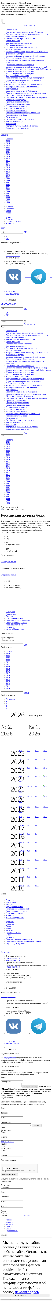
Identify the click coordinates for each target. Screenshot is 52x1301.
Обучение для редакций (16, 943)
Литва (8, 1229)
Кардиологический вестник (17, 76)
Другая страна (12, 1231)
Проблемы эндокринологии (17, 102)
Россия (27, 1215)
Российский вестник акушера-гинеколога (23, 113)
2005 (8, 187)
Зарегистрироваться (9, 1174)
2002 (8, 193)
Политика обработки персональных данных (24, 941)
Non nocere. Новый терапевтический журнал (24, 32)
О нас (8, 217)
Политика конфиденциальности (19, 939)
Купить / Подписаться (15, 629)
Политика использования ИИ (18, 620)
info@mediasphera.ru (14, 266)
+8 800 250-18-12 (13, 967)
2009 (8, 178)
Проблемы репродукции (16, 100)
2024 (8, 145)
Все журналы (29, 25)
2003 (8, 191)
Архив (8, 211)
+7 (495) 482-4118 (13, 958)
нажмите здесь (27, 1292)
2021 (8, 152)
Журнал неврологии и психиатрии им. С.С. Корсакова (28, 69)
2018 (8, 158)
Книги (8, 213)
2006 (8, 185)
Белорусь (9, 1222)
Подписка (10, 208)
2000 (8, 198)
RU (25, 232)
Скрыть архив (7, 633)
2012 (8, 172)
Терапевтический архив (16, 121)
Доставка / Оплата (13, 221)
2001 (8, 196)
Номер (26, 693)
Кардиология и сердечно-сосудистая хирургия (25, 78)
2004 (8, 189)
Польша (9, 1226)
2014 (8, 167)
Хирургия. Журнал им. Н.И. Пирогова (22, 126)
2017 (8, 161)
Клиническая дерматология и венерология (23, 80)
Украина (9, 1224)
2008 (8, 180)
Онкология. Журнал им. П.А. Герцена (21, 91)
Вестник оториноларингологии (19, 43)
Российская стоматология (16, 111)
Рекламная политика (14, 625)
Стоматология (12, 117)
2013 (8, 169)
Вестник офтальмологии (16, 45)
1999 (8, 200)
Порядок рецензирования (16, 623)
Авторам (9, 616)
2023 (8, 148)
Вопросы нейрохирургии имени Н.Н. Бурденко (25, 56)
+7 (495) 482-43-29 (8, 304)
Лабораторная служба (15, 82)
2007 (8, 182)
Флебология (11, 124)
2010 (8, 176)
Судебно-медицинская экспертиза (20, 119)
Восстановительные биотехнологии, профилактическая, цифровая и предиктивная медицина (25, 60)
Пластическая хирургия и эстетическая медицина (26, 97)
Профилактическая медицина (18, 104)
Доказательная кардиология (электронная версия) (26, 67)
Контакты (10, 223)
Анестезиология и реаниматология (20, 38)
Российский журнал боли (16, 115)
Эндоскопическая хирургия (17, 128)
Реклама (9, 219)
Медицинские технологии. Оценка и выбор (24, 84)
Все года (4, 135)
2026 (8, 141)
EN (7, 236)
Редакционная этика (14, 618)
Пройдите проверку (30, 1087)
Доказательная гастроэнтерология (20, 65)
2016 (8, 163)
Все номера (10, 699)
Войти (4, 1144)
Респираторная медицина (16, 106)
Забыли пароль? (7, 1142)
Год (25, 433)
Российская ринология (15, 108)
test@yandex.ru (10, 1058)
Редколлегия (11, 614)
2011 (8, 174)
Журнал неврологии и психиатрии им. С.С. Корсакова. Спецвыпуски (20, 72)
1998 (8, 202)
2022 (8, 150)
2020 (8, 154)
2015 (8, 165)
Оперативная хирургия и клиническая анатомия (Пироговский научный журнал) (26, 94)
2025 (8, 143)
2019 (8, 156)
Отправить (37, 1125)
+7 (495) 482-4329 (13, 960)
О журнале (10, 612)
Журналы (10, 206)
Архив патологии (13, 41)
